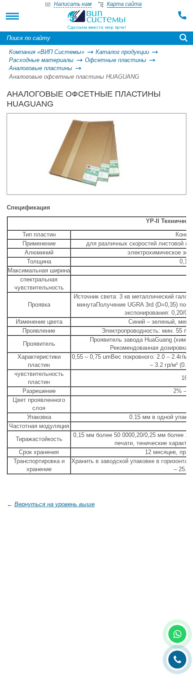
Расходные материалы (41, 60)
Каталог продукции (122, 52)
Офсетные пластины (115, 60)
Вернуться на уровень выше (54, 504)
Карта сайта (124, 4)
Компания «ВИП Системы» (46, 52)
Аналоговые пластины (40, 68)
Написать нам (73, 4)
